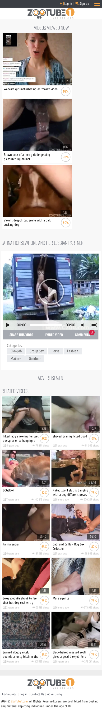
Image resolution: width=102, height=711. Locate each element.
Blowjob (16, 351)
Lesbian (72, 351)
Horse (55, 351)
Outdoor (35, 359)
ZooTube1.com (19, 701)
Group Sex (37, 351)
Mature (15, 359)
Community (9, 694)
